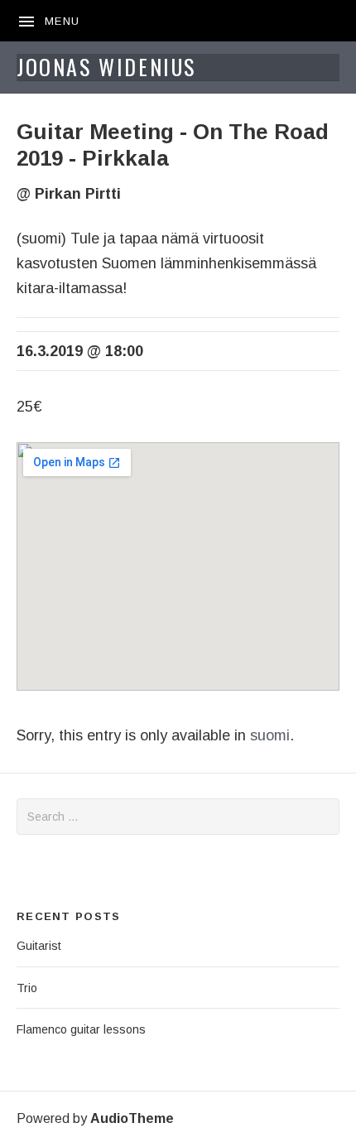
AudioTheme (132, 1118)
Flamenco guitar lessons (81, 1029)
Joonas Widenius (106, 67)
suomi (270, 735)
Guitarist (39, 945)
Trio (27, 988)
